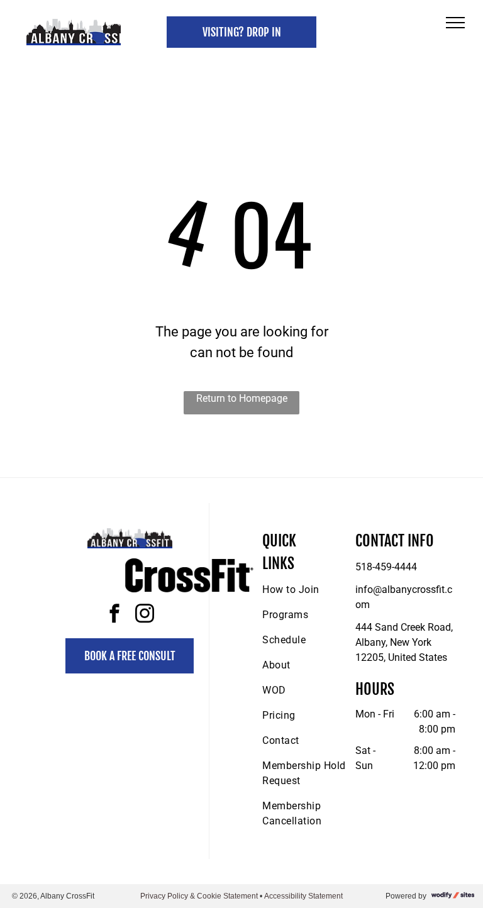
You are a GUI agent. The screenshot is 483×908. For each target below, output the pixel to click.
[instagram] (144, 615)
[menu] (455, 22)
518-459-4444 (386, 567)
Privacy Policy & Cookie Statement (199, 896)
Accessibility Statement (303, 896)
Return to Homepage (241, 398)
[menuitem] (307, 589)
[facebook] (114, 615)
